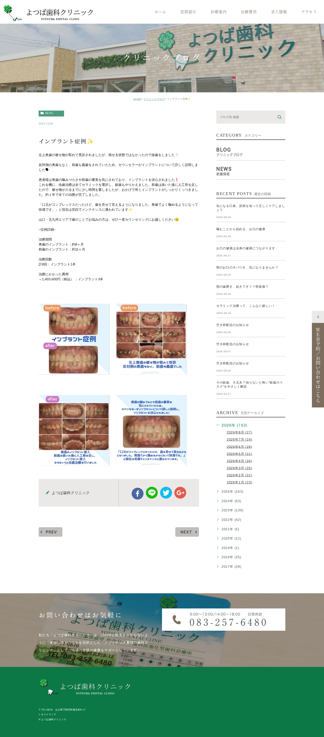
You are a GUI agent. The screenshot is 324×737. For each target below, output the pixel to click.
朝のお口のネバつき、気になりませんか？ (247, 267)
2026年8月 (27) (239, 432)
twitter (166, 493)
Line (152, 493)
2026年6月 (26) (239, 446)
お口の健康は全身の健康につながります (245, 248)
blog (49, 113)
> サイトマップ (47, 714)
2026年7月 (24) (239, 439)
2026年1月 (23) (239, 482)
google (180, 493)
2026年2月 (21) (239, 475)
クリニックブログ (154, 99)
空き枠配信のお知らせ (232, 325)
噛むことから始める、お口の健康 (240, 229)
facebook (137, 494)
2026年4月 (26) (239, 461)
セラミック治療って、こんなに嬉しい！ (245, 306)
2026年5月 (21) (239, 454)
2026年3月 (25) (239, 468)
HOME (137, 99)
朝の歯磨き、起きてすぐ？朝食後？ (242, 286)
